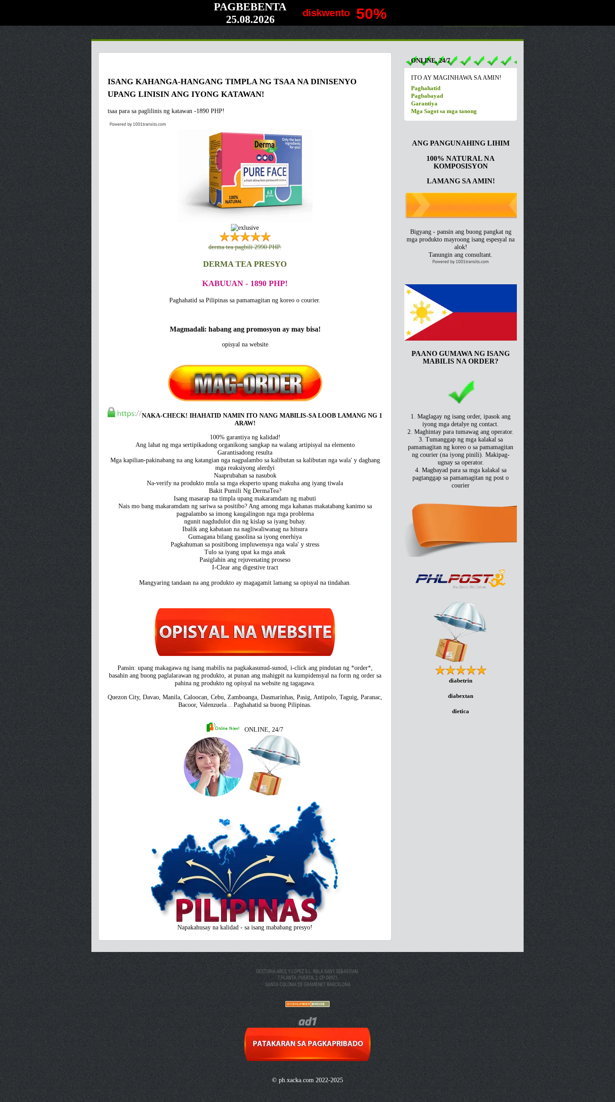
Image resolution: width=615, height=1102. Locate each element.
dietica (460, 711)
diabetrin (460, 680)
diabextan (460, 695)
